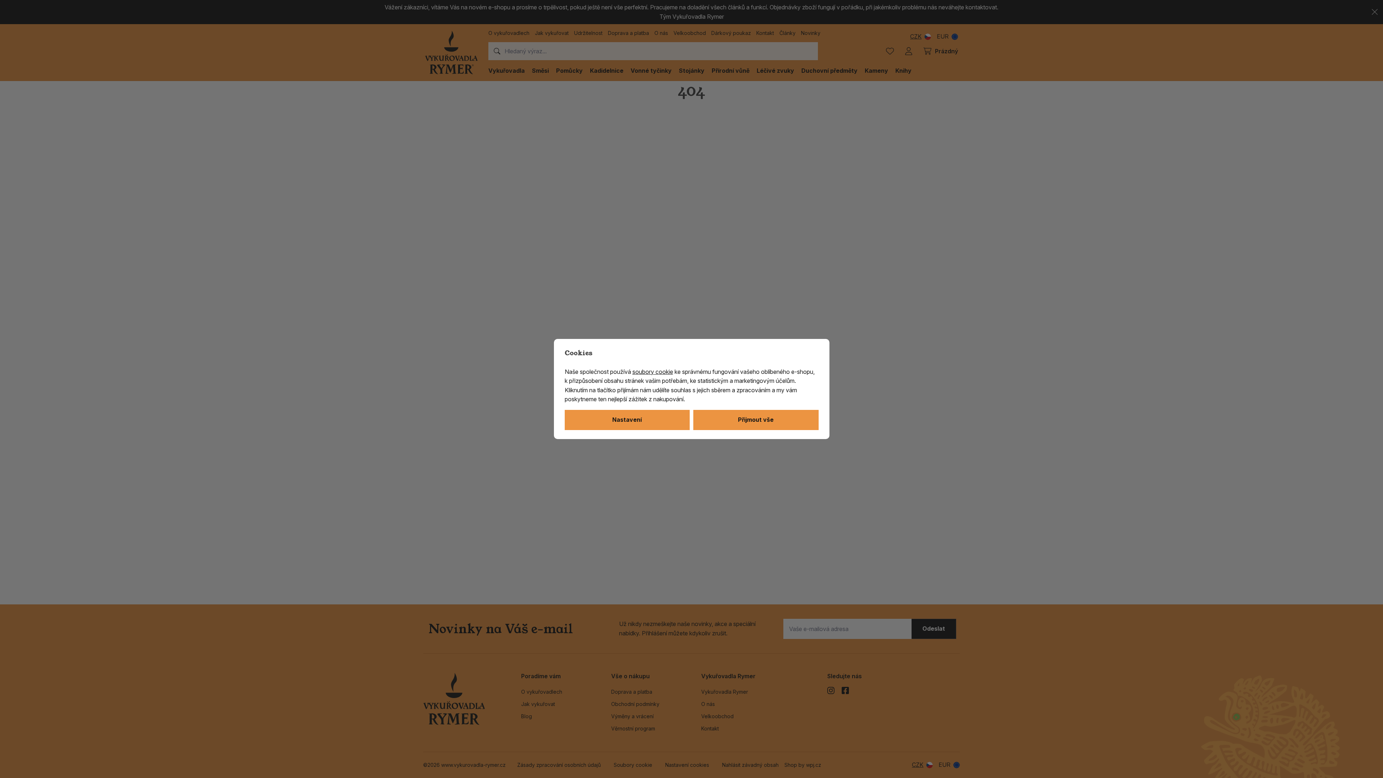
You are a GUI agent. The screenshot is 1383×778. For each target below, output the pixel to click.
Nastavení (627, 419)
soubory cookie (652, 371)
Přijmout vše (756, 419)
